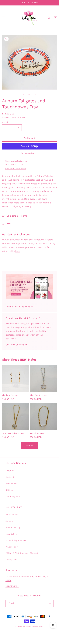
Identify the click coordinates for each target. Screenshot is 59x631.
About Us (9, 470)
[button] (3, 18)
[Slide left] (23, 95)
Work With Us (11, 483)
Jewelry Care (11, 559)
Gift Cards (9, 490)
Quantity (5, 122)
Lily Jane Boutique (25, 626)
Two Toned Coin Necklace (13, 433)
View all (29, 445)
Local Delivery (12, 534)
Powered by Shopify (37, 626)
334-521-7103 (12, 586)
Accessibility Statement (16, 540)
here (17, 251)
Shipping (5, 117)
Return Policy (11, 514)
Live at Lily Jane (12, 496)
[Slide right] (36, 95)
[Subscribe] (50, 603)
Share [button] (8, 223)
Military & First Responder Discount (21, 553)
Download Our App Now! (18, 306)
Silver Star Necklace (38, 395)
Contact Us (10, 477)
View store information (15, 168)
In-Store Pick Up (12, 527)
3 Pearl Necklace (37, 433)
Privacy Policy (12, 546)
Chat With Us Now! (15, 344)
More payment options (29, 153)
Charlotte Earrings (10, 395)
